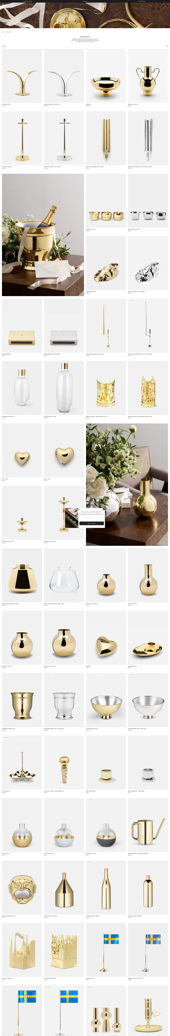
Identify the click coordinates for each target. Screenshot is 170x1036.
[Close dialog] (104, 509)
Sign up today (92, 523)
